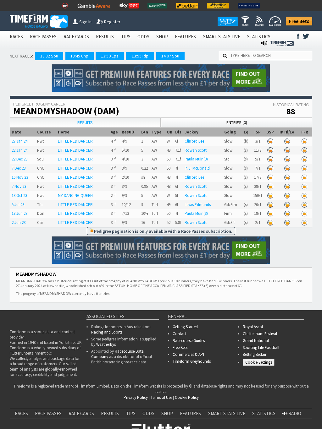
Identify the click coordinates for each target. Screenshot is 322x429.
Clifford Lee (194, 141)
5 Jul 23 (18, 204)
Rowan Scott (196, 150)
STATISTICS (258, 37)
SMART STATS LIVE (221, 37)
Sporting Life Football (261, 347)
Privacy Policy (136, 397)
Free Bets (299, 21)
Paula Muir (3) (196, 159)
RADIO (294, 413)
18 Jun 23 (19, 213)
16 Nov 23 (20, 177)
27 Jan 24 (19, 141)
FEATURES (185, 37)
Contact (179, 333)
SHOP (162, 37)
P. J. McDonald (197, 168)
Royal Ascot (253, 326)
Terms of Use (161, 397)
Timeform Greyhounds (192, 361)
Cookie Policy (187, 397)
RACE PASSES (43, 37)
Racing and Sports (106, 332)
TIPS (125, 37)
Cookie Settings (258, 362)
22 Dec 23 (19, 159)
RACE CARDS (76, 37)
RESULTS (105, 37)
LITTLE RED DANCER (75, 141)
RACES (16, 37)
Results (85, 122)
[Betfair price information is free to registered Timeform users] (270, 141)
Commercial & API (188, 354)
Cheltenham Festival (260, 333)
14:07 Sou (170, 56)
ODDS (143, 37)
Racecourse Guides (189, 340)
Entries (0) (236, 122)
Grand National (256, 340)
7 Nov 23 (19, 186)
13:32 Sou (49, 56)
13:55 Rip (140, 56)
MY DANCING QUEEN (75, 195)
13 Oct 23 (19, 195)
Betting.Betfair (254, 354)
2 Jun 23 (18, 222)
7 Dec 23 (18, 168)
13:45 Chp (79, 56)
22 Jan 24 (19, 150)
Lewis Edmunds (198, 204)
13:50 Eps (110, 56)
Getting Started (185, 326)
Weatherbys (106, 344)
